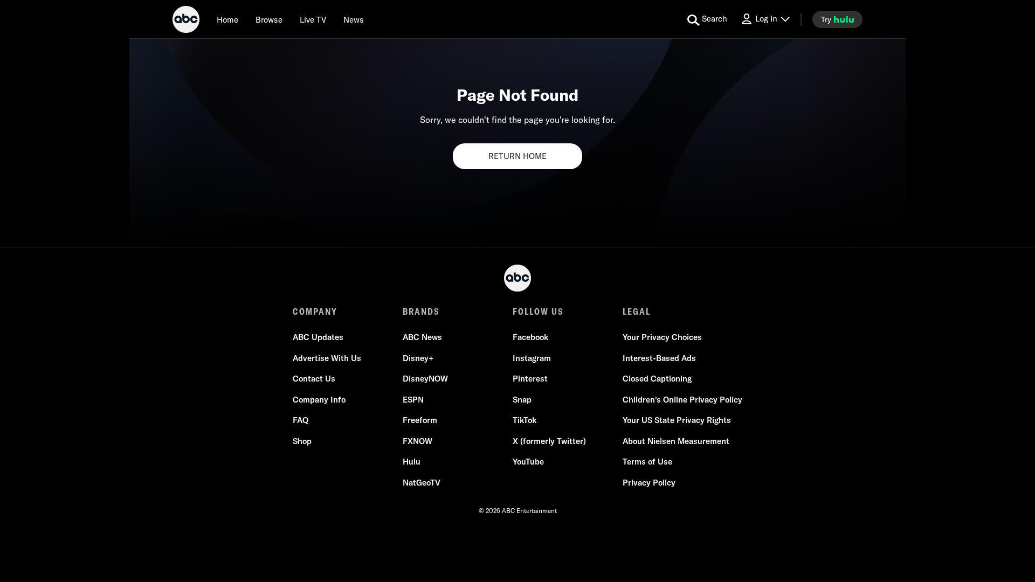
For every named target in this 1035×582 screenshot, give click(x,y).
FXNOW (417, 441)
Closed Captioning (657, 378)
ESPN (413, 399)
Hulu (411, 461)
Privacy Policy (649, 482)
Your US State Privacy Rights (677, 420)
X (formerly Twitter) (549, 441)
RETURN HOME (517, 156)
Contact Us (314, 378)
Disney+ (418, 358)
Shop (302, 441)
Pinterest (530, 378)
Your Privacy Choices (662, 337)
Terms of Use (647, 461)
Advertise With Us (327, 358)
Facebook (530, 337)
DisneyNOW (425, 378)
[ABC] (185, 21)
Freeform (420, 420)
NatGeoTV (421, 482)
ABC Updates (318, 337)
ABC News (422, 337)
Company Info (319, 399)
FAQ (300, 420)
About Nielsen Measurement (676, 441)
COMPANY (315, 311)
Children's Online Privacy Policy (682, 399)
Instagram (532, 358)
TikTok (524, 420)
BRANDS (421, 311)
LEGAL (637, 311)
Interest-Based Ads (659, 358)
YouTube (528, 461)
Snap (522, 399)
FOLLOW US (538, 311)
